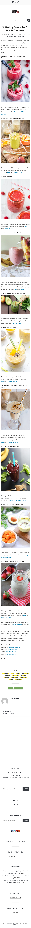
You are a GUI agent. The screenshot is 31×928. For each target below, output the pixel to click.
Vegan (11, 679)
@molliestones (11, 654)
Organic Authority (13, 442)
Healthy (7, 675)
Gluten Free (25, 673)
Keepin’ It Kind (18, 172)
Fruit (18, 673)
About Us (15, 804)
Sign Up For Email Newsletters (15, 841)
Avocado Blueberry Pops (15, 773)
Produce (9, 36)
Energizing (5, 673)
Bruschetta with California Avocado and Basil (15, 777)
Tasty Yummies (16, 323)
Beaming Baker (12, 381)
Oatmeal (23, 675)
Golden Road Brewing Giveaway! (9, 712)
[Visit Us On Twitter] (14, 831)
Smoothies (23, 677)
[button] (15, 20)
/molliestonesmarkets (14, 647)
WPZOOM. (15, 924)
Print (16, 688)
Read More (16, 912)
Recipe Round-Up (18, 36)
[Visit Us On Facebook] (12, 831)
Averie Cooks (9, 229)
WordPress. (11, 923)
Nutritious (15, 675)
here (15, 112)
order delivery (17, 624)
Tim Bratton (11, 34)
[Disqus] (15, 741)
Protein (7, 677)
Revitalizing (15, 677)
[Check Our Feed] (19, 831)
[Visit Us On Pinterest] (16, 831)
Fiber (12, 673)
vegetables (18, 679)
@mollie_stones (13, 649)
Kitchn (22, 289)
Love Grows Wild (6, 618)
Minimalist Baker (21, 500)
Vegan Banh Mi (15, 775)
